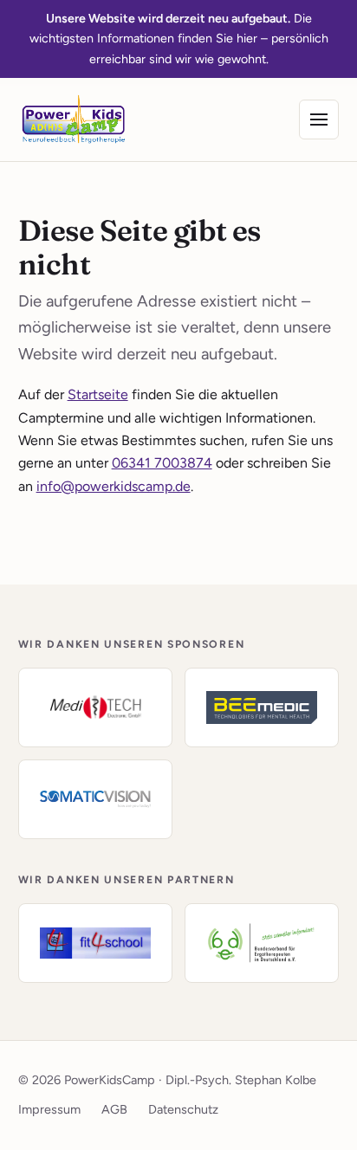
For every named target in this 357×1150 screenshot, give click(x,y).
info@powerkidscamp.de (113, 486)
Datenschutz (183, 1109)
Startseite (98, 394)
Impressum (49, 1109)
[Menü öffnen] (319, 119)
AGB (114, 1109)
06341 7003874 (162, 463)
